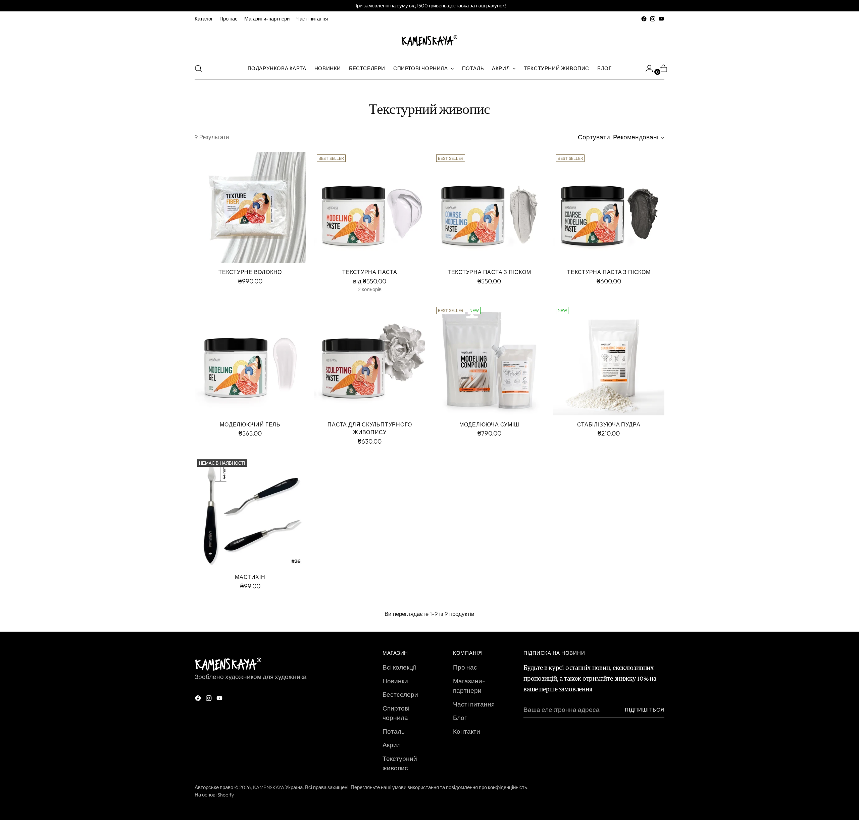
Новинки (395, 681)
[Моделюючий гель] (250, 359)
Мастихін (250, 577)
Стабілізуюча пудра (608, 424)
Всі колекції (399, 667)
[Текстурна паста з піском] (489, 207)
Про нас (465, 667)
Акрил (392, 745)
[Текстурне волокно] (250, 207)
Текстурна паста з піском (489, 272)
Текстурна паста (369, 272)
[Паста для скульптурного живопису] (369, 359)
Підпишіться (644, 710)
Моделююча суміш (489, 424)
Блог (460, 718)
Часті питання (474, 704)
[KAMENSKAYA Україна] (429, 40)
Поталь (394, 731)
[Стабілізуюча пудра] (608, 359)
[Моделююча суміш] (489, 359)
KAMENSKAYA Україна (278, 787)
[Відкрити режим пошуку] (198, 68)
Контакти (466, 731)
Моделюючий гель (250, 424)
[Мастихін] (250, 512)
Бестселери (400, 694)
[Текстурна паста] (369, 207)
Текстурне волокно (250, 272)
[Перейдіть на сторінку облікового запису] (646, 68)
